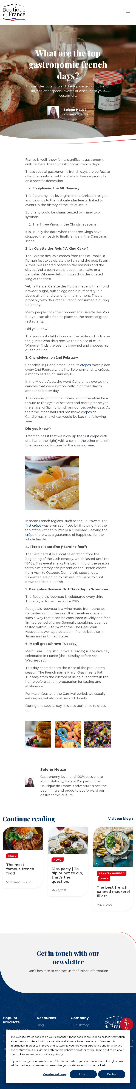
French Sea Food (16, 1029)
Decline (112, 1074)
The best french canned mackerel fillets (113, 891)
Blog (40, 1025)
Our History (80, 1025)
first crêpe (33, 526)
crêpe (94, 436)
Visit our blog (119, 819)
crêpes (85, 365)
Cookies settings (54, 1074)
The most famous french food (20, 869)
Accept (83, 1074)
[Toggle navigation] (128, 12)
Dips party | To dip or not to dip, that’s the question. (67, 875)
